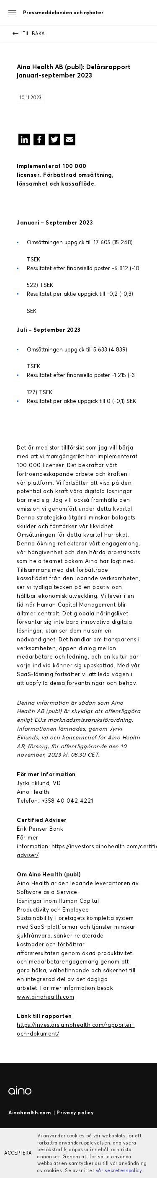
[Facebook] (39, 141)
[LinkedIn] (24, 141)
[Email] (69, 141)
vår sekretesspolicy (119, 1170)
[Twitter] (54, 141)
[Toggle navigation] (12, 13)
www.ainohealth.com (45, 996)
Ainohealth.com (29, 1112)
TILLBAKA (34, 33)
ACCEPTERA (18, 1153)
